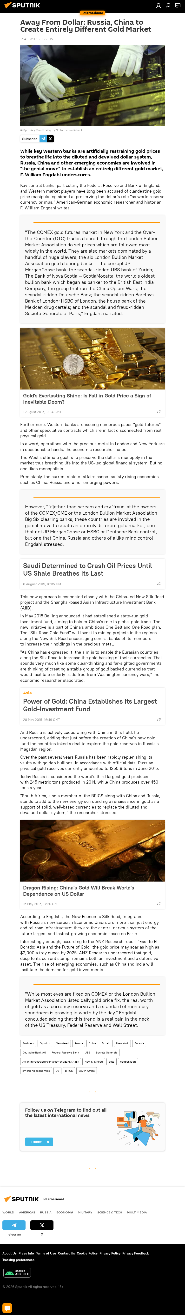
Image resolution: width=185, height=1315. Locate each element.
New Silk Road (94, 1061)
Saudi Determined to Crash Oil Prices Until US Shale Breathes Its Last (87, 569)
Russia (78, 1043)
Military (85, 1212)
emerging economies (36, 1070)
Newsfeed (62, 1043)
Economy (64, 1212)
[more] (159, 411)
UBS (87, 1052)
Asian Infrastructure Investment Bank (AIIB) (50, 1061)
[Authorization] (158, 5)
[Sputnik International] (23, 9)
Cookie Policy (87, 1253)
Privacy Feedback (135, 1253)
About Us (9, 1253)
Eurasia (139, 1043)
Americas (27, 1212)
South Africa (87, 1070)
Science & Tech (109, 1212)
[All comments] (7, 1308)
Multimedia (137, 1212)
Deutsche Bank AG (34, 1052)
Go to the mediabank (69, 130)
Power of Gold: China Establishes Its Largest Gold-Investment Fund (90, 705)
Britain (106, 1043)
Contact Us (66, 1253)
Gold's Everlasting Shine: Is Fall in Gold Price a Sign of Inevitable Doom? (87, 398)
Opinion (45, 1043)
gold (111, 1061)
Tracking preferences (18, 1260)
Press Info (26, 1253)
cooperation (128, 1061)
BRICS (69, 1070)
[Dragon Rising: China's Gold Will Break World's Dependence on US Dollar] (92, 851)
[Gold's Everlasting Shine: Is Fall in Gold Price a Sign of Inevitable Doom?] (92, 359)
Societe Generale (106, 1052)
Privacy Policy (109, 1253)
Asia (27, 693)
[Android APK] (17, 1273)
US (57, 1070)
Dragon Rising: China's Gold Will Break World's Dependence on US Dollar (78, 890)
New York (122, 1043)
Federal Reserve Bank (65, 1052)
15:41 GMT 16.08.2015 (36, 39)
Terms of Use (46, 1253)
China (92, 1043)
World (8, 1212)
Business (28, 1043)
